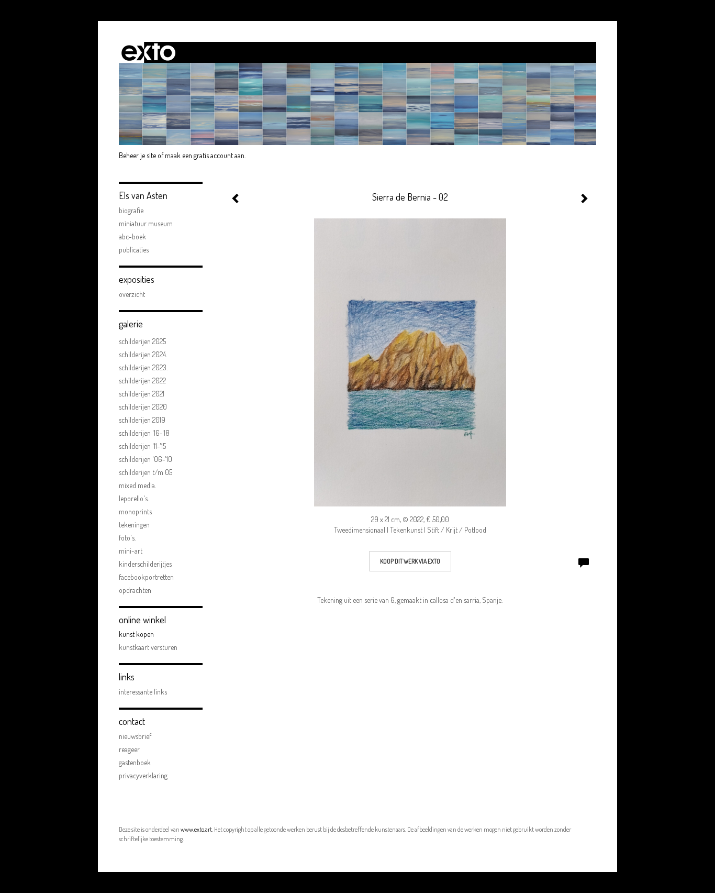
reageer (129, 749)
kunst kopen (136, 634)
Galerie (131, 323)
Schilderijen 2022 (142, 380)
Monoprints (135, 511)
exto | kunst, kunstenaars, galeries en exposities (148, 52)
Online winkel (142, 619)
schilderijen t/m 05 (145, 472)
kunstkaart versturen (148, 647)
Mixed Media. (137, 485)
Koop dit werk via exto (410, 561)
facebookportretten (146, 576)
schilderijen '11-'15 (142, 446)
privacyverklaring (143, 775)
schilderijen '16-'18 (144, 432)
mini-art (130, 550)
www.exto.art (196, 829)
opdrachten (135, 590)
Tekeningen (134, 524)
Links (127, 676)
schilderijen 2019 (142, 419)
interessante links (143, 691)
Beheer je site (137, 155)
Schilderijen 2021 (141, 393)
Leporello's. (134, 498)
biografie (131, 210)
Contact (132, 721)
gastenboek (135, 762)
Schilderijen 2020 (143, 406)
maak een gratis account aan (204, 155)
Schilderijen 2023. (143, 367)
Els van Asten (143, 195)
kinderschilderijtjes (145, 563)
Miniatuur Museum (146, 223)
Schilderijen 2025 (142, 341)
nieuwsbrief (135, 736)
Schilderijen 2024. (143, 354)
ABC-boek (132, 236)
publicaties (134, 249)
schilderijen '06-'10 (145, 459)
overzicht (132, 294)
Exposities (136, 279)
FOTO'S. (127, 537)
